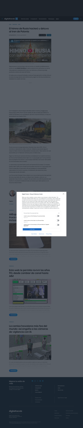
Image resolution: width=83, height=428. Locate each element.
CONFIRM (32, 229)
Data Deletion (34, 233)
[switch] (57, 216)
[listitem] (41, 213)
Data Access (41, 233)
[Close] (64, 194)
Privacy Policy (49, 233)
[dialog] (41, 214)
